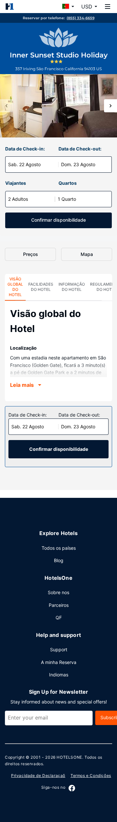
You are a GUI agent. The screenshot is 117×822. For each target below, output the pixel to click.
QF (59, 617)
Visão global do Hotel (15, 287)
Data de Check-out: (79, 148)
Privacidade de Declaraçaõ (38, 775)
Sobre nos (58, 592)
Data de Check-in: (25, 148)
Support (58, 649)
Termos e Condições (91, 775)
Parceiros (59, 605)
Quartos (67, 183)
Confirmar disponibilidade (58, 220)
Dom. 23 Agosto (78, 164)
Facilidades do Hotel (40, 287)
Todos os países (59, 548)
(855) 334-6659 (81, 18)
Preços (30, 254)
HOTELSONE (69, 757)
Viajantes (15, 183)
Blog (58, 560)
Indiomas (58, 674)
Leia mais (22, 385)
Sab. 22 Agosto (24, 164)
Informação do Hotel (71, 287)
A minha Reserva (58, 662)
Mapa (87, 254)
